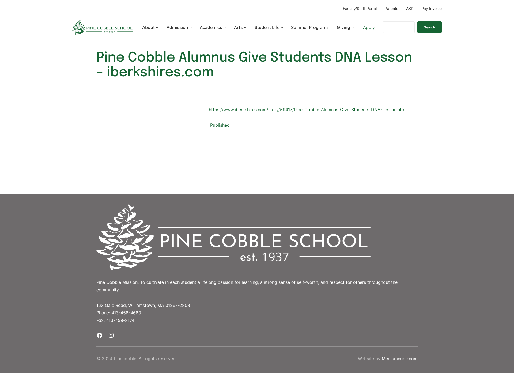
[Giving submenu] (352, 27)
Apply (369, 27)
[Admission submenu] (190, 27)
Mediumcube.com (400, 358)
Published (220, 125)
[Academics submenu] (224, 27)
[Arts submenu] (245, 27)
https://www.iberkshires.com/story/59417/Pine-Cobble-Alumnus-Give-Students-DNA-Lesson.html (307, 109)
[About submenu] (157, 27)
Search (429, 27)
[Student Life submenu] (282, 27)
